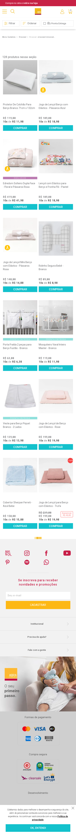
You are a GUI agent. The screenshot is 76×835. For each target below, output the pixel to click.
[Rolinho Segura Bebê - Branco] (56, 238)
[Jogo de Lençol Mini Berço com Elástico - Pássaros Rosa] (20, 235)
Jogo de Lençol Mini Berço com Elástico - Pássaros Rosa (17, 266)
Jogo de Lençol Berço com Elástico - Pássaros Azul (53, 106)
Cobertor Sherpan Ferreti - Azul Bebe (17, 504)
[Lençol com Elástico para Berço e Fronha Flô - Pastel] (56, 156)
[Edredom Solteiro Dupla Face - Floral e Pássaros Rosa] (20, 156)
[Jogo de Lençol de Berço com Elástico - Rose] (56, 396)
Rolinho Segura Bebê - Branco (51, 267)
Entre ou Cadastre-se (62, 11)
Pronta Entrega (58, 23)
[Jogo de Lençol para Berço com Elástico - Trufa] (56, 475)
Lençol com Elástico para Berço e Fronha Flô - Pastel (53, 185)
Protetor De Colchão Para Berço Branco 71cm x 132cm (19, 106)
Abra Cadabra (9, 37)
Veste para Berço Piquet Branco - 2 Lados (16, 425)
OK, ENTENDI (38, 828)
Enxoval (22, 37)
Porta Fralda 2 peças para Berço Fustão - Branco (17, 346)
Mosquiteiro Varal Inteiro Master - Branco (52, 346)
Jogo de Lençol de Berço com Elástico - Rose (52, 425)
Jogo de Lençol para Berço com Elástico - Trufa (53, 504)
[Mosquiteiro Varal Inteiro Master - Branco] (56, 317)
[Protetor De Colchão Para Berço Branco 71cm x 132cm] (20, 77)
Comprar (20, 128)
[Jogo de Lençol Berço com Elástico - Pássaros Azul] (56, 77)
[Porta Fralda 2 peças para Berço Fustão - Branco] (20, 317)
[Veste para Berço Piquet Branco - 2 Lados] (20, 396)
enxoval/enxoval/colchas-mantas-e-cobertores (46, 37)
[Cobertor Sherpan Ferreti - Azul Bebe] (20, 475)
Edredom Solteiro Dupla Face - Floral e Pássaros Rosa (19, 185)
